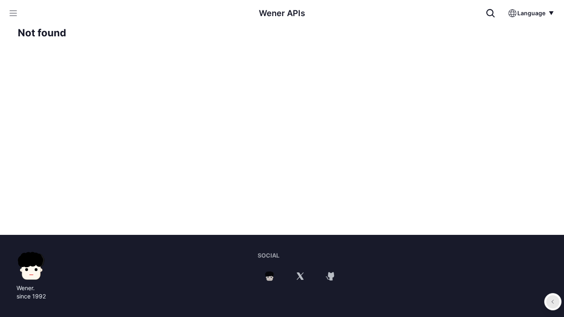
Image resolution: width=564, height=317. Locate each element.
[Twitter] (300, 276)
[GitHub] (331, 276)
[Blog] (270, 276)
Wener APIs (282, 13)
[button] (13, 13)
